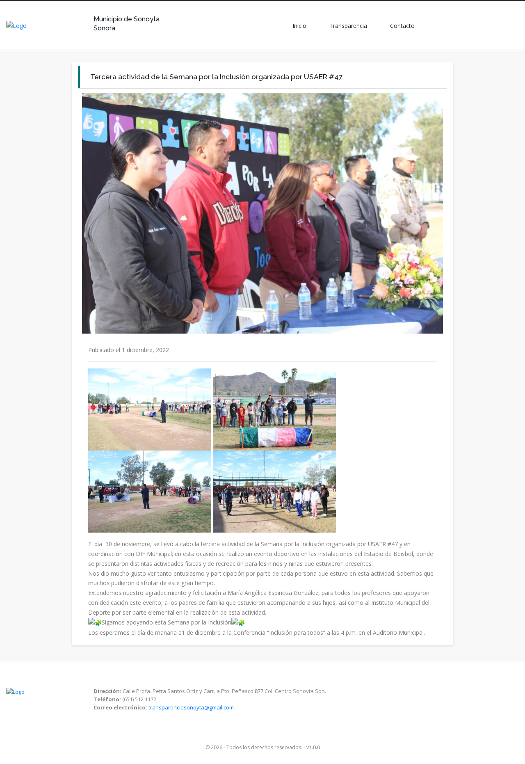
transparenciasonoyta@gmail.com (191, 707)
